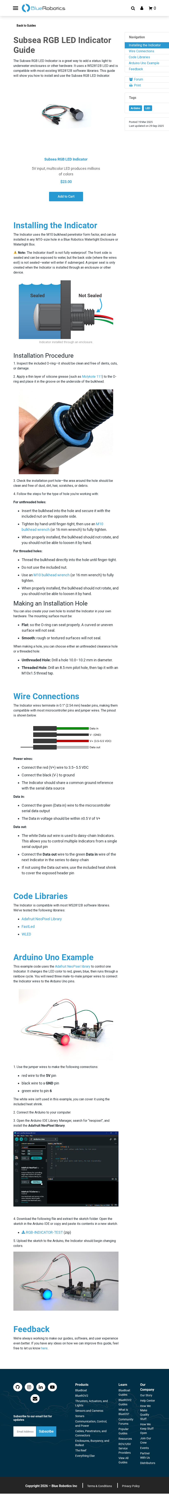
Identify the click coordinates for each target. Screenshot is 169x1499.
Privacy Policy (131, 1486)
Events (144, 1448)
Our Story (146, 1395)
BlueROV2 (81, 1395)
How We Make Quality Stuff (145, 1412)
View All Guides (123, 1460)
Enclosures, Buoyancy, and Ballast (92, 1443)
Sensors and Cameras (89, 1410)
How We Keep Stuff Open (147, 1429)
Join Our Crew (145, 1440)
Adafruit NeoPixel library (72, 966)
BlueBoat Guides (124, 1392)
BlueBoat (81, 1390)
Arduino (135, 108)
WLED (26, 934)
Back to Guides (26, 25)
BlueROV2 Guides (125, 1402)
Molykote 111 (92, 377)
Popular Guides (124, 1431)
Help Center (147, 1400)
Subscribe (46, 1431)
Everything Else (85, 1455)
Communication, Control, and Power (91, 1423)
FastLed (28, 926)
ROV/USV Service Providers (125, 1448)
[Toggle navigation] (15, 8)
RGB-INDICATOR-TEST (44, 1232)
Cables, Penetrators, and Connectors (91, 1433)
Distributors (147, 1463)
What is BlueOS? (124, 1412)
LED (148, 108)
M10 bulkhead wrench (52, 575)
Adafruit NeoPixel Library (42, 919)
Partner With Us (145, 1455)
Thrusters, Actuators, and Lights (91, 1403)
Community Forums (126, 1421)
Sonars (79, 1416)
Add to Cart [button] (66, 196)
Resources (125, 1438)
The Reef (80, 1450)
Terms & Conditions (99, 1486)
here (44, 1348)
